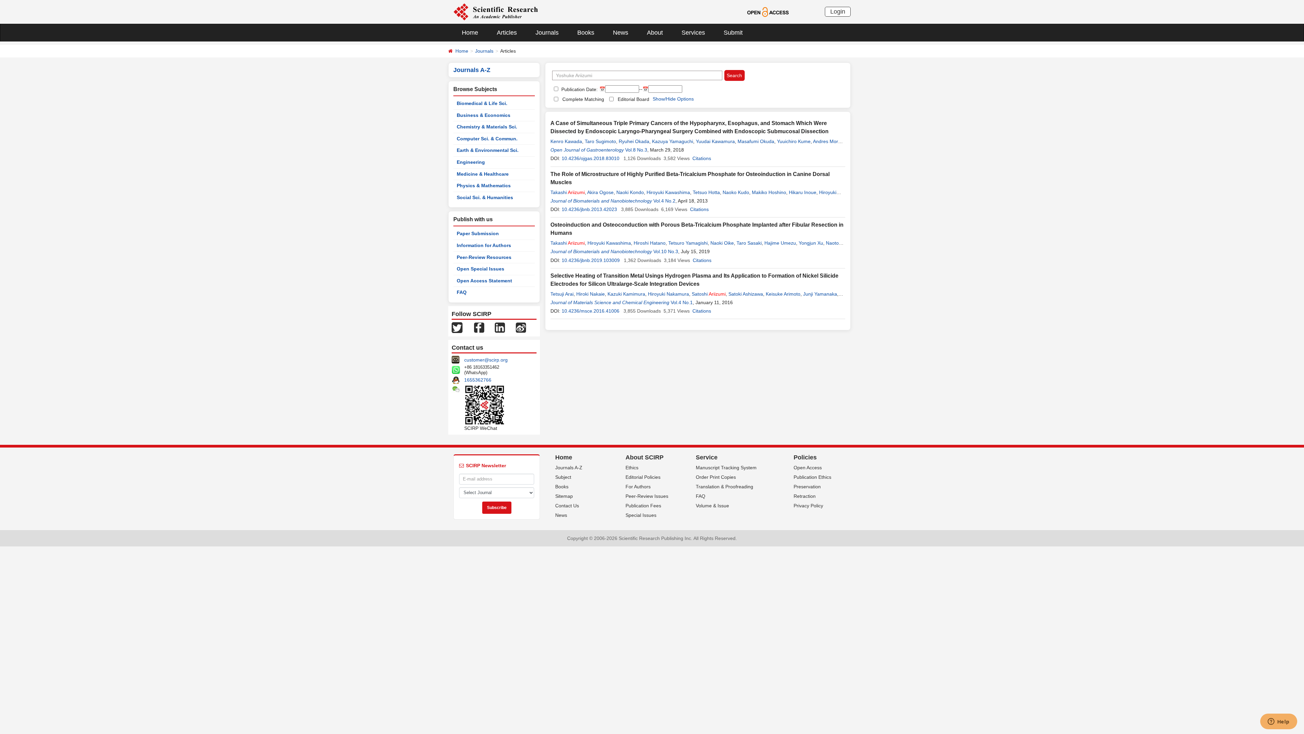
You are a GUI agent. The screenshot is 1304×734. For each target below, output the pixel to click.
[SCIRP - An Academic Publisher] (495, 11)
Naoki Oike (722, 243)
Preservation (807, 486)
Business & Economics (483, 115)
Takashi (567, 192)
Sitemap (564, 496)
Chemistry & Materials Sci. (487, 126)
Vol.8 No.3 (636, 150)
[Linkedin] (500, 327)
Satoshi (709, 294)
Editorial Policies (643, 477)
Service (707, 457)
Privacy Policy (808, 505)
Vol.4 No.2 (664, 201)
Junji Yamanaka (820, 294)
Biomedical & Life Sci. (482, 103)
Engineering (471, 162)
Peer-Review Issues (647, 496)
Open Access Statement (484, 280)
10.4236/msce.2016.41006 (590, 311)
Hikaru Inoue (802, 192)
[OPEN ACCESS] (768, 11)
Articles (507, 32)
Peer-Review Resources (484, 257)
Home (470, 32)
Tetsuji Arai (562, 294)
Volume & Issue (712, 505)
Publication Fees (643, 505)
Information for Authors (484, 245)
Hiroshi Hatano (650, 243)
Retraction (805, 496)
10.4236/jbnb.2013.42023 (589, 209)
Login (837, 11)
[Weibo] (521, 327)
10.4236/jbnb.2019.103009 (591, 260)
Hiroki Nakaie (590, 294)
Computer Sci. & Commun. (487, 138)
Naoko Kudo (736, 192)
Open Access (808, 467)
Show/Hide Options (673, 99)
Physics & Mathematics (484, 185)
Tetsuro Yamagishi (688, 243)
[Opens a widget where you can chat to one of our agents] (1278, 722)
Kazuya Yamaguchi (672, 141)
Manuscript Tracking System (726, 467)
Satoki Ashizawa (745, 294)
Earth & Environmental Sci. (488, 150)
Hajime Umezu (780, 243)
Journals (547, 32)
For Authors (638, 486)
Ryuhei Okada (634, 141)
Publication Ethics (812, 477)
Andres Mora (827, 141)
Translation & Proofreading (724, 486)
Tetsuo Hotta (706, 192)
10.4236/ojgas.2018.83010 (590, 158)
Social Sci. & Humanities (485, 197)
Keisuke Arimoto (783, 294)
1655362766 (477, 380)
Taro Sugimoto (600, 141)
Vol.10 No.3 (665, 251)
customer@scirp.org (486, 360)
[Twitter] (457, 327)
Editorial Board (633, 99)
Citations (701, 158)
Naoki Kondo (630, 192)
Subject (563, 477)
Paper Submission (478, 233)
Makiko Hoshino (769, 192)
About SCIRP (645, 457)
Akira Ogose (600, 192)
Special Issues (641, 515)
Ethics (632, 467)
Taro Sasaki (749, 243)
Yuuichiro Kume (794, 141)
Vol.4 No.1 (682, 302)
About (655, 32)
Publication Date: (579, 89)
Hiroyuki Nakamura (668, 294)
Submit (733, 32)
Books (585, 32)
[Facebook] (479, 327)
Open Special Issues (480, 269)
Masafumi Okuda (756, 141)
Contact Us (567, 505)
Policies (805, 457)
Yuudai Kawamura (715, 141)
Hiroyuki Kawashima (668, 192)
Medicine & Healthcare (483, 174)
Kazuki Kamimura (626, 294)
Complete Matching (583, 99)
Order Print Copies (716, 477)
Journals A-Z (568, 467)
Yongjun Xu (811, 243)
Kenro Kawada (566, 141)
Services (693, 32)
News (620, 32)
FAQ (462, 292)
